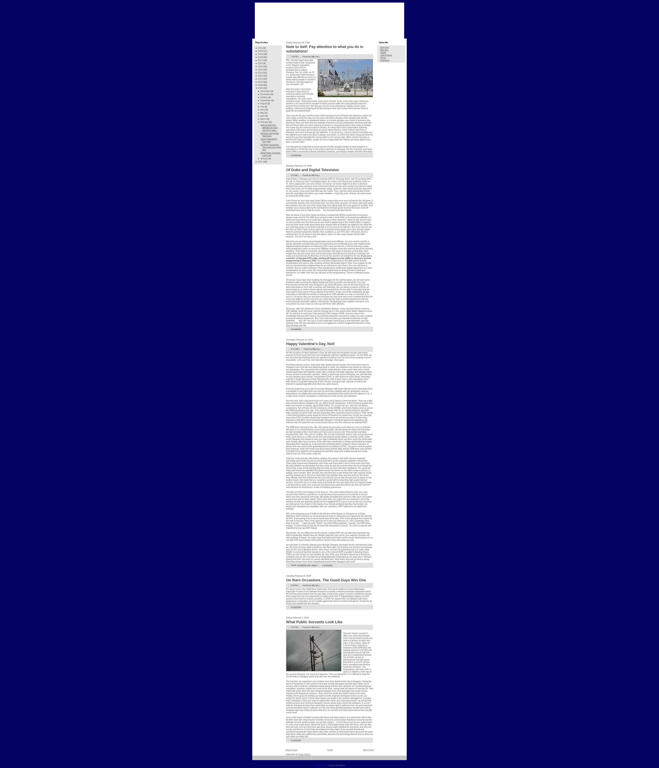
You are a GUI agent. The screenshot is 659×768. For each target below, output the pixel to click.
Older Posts (368, 750)
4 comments (327, 565)
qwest (313, 565)
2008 (260, 88)
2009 (260, 85)
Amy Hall (384, 47)
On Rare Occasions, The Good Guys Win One (271, 147)
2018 (260, 57)
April (262, 116)
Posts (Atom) (304, 754)
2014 (260, 69)
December (265, 91)
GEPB (383, 52)
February (264, 122)
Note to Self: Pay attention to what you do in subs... (269, 128)
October (264, 97)
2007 (260, 162)
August (263, 103)
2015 (260, 66)
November (265, 94)
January (264, 158)
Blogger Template (321, 765)
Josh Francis (386, 55)
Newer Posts (291, 750)
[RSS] (256, 759)
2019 (260, 54)
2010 (260, 82)
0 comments (296, 155)
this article (340, 594)
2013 (260, 73)
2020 (260, 51)
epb (308, 565)
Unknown (384, 60)
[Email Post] (322, 57)
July (262, 106)
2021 (260, 48)
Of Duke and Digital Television (270, 134)
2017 (260, 60)
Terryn (383, 58)
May (262, 113)
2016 (260, 63)
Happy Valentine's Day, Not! (269, 140)
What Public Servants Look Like (270, 154)
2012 (260, 76)
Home (330, 750)
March (263, 119)
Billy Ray (384, 50)
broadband (301, 565)
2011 (260, 79)
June (262, 110)
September (265, 100)
